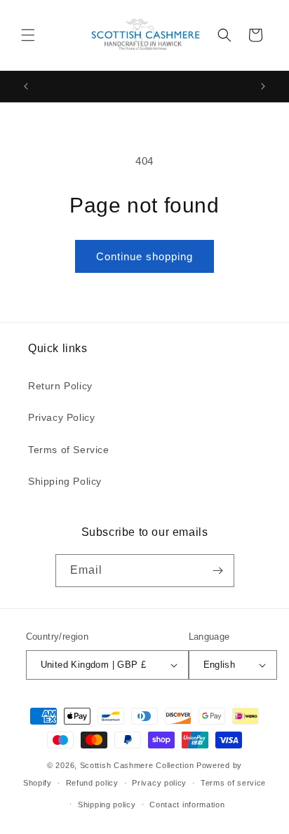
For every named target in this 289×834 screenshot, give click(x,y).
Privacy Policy (61, 417)
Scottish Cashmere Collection (137, 765)
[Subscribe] (218, 570)
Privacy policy (159, 783)
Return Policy (60, 385)
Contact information (186, 804)
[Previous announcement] (26, 86)
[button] (28, 35)
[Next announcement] (263, 86)
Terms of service (233, 783)
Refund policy (92, 783)
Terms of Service (68, 449)
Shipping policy (107, 804)
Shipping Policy (65, 481)
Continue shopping (144, 256)
